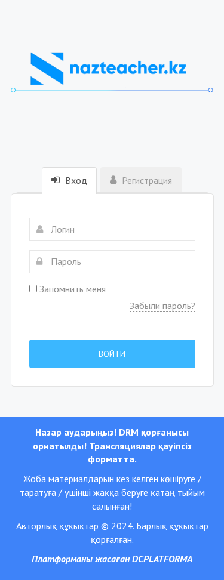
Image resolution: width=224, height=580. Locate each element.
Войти (112, 353)
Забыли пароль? (162, 305)
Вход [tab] (75, 180)
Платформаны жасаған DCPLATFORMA (112, 558)
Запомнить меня (71, 289)
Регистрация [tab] (145, 180)
